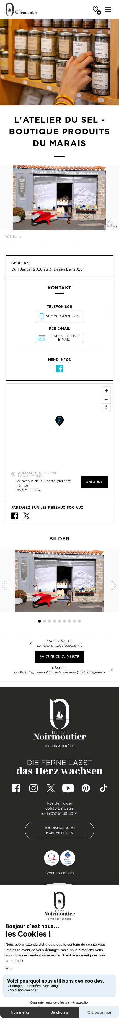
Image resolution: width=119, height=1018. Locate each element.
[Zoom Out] (106, 399)
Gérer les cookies (59, 873)
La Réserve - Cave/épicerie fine (59, 645)
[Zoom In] (106, 391)
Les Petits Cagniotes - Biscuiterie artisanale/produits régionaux (59, 672)
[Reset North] (106, 407)
